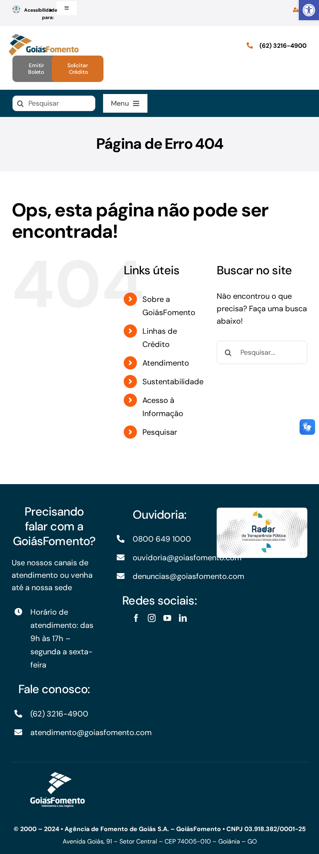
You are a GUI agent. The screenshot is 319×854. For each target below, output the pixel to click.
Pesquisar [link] (159, 432)
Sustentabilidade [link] (172, 381)
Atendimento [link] (165, 363)
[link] (309, 10)
